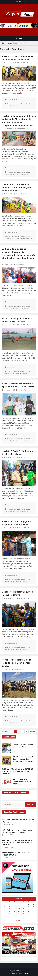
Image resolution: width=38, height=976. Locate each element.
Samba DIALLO (23, 63)
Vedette (18, 106)
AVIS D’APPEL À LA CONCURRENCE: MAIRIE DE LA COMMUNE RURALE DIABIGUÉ (18, 771)
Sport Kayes (9, 238)
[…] (21, 93)
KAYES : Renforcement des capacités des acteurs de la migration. (23, 759)
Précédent (5, 731)
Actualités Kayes (19, 104)
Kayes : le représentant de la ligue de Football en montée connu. (16, 663)
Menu (20, 39)
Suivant (32, 731)
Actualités (10, 104)
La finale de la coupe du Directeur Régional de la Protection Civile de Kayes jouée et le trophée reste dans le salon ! (18, 255)
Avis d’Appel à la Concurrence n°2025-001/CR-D (22, 781)
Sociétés (29, 236)
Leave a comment (12, 99)
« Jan (18, 921)
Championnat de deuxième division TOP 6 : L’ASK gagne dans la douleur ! (17, 187)
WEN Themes (24, 973)
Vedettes (25, 106)
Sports (12, 106)
